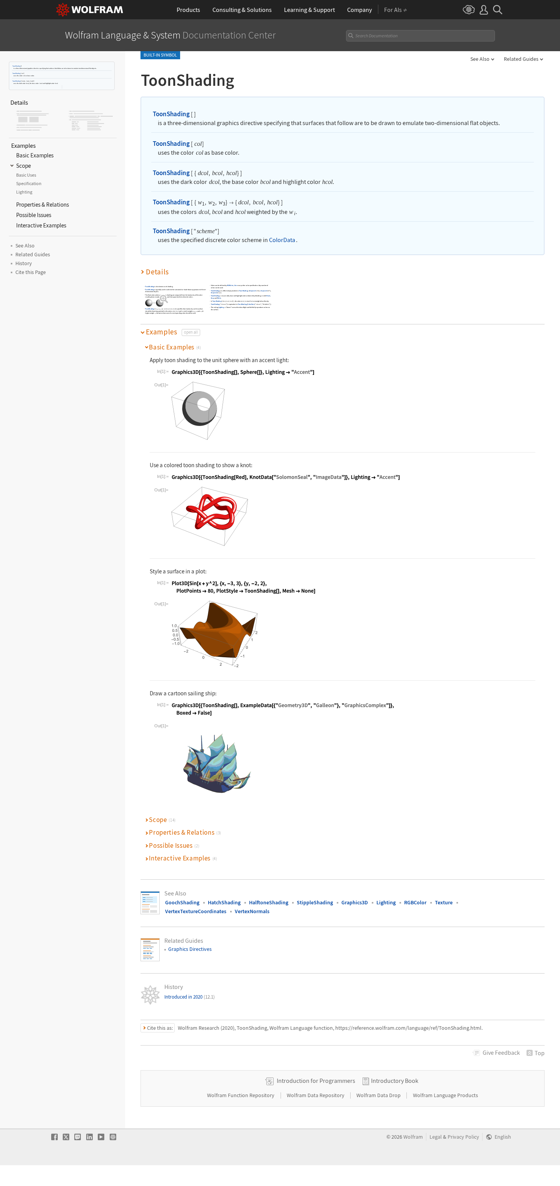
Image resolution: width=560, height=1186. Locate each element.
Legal (436, 1137)
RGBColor (230, 286)
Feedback (501, 1052)
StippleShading (315, 902)
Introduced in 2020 (189, 997)
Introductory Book (394, 1080)
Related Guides (521, 58)
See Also (480, 58)
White (219, 298)
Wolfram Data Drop (379, 1095)
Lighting (221, 308)
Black (268, 296)
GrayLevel (252, 291)
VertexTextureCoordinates (195, 911)
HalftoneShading (268, 902)
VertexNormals (252, 911)
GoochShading (182, 902)
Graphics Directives (190, 948)
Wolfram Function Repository (241, 1095)
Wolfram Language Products (445, 1095)
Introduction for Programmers (316, 1080)
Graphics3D (354, 902)
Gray (212, 298)
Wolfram (413, 1137)
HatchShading (224, 902)
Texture (444, 902)
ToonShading (16, 66)
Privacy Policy (463, 1137)
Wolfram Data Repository (316, 1095)
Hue (235, 286)
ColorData (282, 240)
